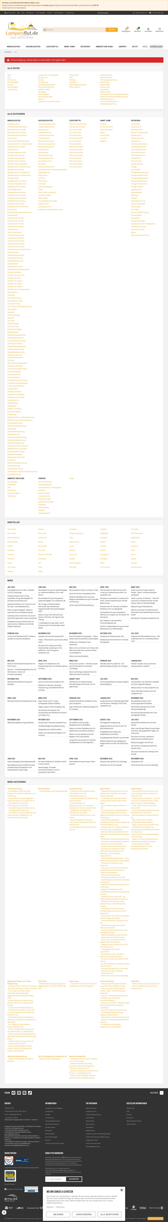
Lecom (71, 546)
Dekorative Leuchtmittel (78, 124)
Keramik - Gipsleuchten (139, 132)
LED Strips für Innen (14, 298)
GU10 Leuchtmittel (76, 138)
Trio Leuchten (105, 567)
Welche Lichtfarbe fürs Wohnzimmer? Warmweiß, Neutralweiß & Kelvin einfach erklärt (145, 612)
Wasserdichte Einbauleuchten (18, 269)
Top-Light (72, 567)
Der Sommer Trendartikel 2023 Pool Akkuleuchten (144, 747)
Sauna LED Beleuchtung (140, 212)
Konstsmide (42, 546)
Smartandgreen (75, 563)
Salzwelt (134, 198)
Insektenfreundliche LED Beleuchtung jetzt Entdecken (83, 702)
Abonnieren (74, 1179)
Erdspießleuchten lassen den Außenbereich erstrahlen (110, 733)
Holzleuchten (136, 141)
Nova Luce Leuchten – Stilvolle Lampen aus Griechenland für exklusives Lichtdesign (83, 666)
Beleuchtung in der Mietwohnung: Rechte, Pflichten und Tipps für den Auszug (51, 617)
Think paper (11, 567)
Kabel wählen (43, 198)
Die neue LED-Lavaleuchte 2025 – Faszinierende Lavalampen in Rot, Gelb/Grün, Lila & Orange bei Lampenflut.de (50, 649)
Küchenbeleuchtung (14, 423)
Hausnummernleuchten (93, 1143)
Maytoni (72, 550)
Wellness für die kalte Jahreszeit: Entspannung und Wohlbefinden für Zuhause (51, 687)
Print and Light (136, 161)
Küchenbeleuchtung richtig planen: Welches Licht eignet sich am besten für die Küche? (114, 614)
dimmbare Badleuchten (15, 443)
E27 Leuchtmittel (75, 135)
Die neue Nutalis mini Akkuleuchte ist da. (22, 701)
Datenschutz (131, 1108)
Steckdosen (42, 181)
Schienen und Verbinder (16, 394)
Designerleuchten (137, 138)
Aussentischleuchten (46, 135)
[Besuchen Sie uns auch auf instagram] (24, 1093)
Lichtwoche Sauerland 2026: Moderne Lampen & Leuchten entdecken (21, 637)
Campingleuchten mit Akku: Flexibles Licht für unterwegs (20, 591)
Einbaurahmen (12, 264)
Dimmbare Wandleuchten (16, 152)
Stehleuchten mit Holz (15, 221)
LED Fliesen (11, 460)
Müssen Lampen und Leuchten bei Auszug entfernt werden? (143, 665)
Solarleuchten (43, 149)
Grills (9, 487)
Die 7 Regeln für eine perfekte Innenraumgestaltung (110, 621)
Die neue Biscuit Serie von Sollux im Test (83, 590)
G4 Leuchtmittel (75, 141)
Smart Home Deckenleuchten (18, 141)
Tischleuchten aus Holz (15, 235)
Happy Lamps (74, 542)
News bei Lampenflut (77, 1056)
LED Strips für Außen (14, 301)
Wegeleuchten (43, 129)
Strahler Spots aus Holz (16, 275)
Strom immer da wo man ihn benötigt (144, 765)
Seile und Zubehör (14, 411)
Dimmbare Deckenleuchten (17, 127)
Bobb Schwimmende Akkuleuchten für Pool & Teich (21, 665)
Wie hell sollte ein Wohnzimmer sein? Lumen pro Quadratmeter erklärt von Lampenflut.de (113, 592)
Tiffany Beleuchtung (138, 226)
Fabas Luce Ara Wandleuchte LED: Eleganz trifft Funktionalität (81, 735)
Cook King (134, 529)
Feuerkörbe (11, 484)
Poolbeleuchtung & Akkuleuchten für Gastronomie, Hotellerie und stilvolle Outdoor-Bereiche (20, 623)
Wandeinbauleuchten (15, 258)
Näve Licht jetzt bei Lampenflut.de (51, 682)
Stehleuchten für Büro (15, 226)
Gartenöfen (11, 490)
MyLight (103, 550)
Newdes (10, 554)
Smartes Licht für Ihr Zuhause (111, 765)
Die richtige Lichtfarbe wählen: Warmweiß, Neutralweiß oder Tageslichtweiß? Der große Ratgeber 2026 (51, 607)
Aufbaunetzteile (44, 496)
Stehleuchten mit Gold (15, 224)
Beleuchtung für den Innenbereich (19, 420)
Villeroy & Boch (136, 567)
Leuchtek (41, 550)
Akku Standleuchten (45, 158)
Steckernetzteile (44, 499)
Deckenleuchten (13, 124)
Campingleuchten (44, 207)
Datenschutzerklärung (52, 1170)
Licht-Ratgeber (40, 13)
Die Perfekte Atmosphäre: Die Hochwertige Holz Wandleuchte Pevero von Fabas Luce (52, 712)
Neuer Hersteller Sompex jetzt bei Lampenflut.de (143, 692)
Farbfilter (41, 510)
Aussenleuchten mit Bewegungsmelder (52, 169)
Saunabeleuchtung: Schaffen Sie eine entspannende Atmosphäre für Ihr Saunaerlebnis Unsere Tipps (21, 767)
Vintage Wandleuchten (139, 175)
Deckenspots (12, 138)
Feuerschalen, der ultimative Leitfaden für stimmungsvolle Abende (145, 683)
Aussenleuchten (75, 789)
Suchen (112, 30)
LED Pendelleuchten (14, 189)
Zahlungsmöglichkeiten (52, 1121)
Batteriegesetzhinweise (134, 1121)
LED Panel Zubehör (14, 372)
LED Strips (11, 295)
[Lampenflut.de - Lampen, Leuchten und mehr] (22, 29)
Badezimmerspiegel (14, 454)
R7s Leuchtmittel (75, 167)
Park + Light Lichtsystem (47, 192)
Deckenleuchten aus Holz (16, 132)
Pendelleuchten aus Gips (16, 201)
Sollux (102, 563)
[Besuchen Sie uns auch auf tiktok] (30, 1093)
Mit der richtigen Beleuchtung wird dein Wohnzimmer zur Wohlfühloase (114, 627)
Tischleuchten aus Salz (15, 244)
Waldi (40, 571)
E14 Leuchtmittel (75, 132)
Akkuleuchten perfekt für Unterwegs (113, 761)
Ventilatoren (11, 496)
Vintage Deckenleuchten (140, 172)
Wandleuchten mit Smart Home (18, 167)
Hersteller (135, 981)
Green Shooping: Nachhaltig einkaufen (21, 761)
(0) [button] (141, 13)
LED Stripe (42, 981)
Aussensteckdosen (138, 221)
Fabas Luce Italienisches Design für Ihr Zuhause (52, 734)
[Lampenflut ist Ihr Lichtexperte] (10, 1175)
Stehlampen (11, 429)
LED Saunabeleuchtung (93, 1115)
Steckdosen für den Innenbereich (143, 224)
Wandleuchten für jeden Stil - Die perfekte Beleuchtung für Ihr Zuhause (113, 665)
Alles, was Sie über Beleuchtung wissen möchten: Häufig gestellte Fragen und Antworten (145, 730)
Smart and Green (106, 129)
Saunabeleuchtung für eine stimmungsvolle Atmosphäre (141, 702)
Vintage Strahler (137, 187)
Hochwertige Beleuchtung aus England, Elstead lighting (114, 683)
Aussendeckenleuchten (47, 124)
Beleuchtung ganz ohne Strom (142, 742)
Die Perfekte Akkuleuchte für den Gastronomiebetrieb (143, 708)
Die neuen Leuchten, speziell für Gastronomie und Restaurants (142, 737)
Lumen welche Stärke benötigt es (81, 605)
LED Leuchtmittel (75, 129)
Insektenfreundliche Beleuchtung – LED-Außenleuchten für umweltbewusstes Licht (145, 638)
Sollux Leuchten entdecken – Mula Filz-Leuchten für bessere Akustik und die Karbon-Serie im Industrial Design (145, 600)
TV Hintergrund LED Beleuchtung (19, 306)
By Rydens (73, 529)
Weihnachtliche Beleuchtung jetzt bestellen (19, 683)
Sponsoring (74, 981)
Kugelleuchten (43, 204)
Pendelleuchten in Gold (15, 204)
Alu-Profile (135, 209)
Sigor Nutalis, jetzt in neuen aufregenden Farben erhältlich (49, 702)
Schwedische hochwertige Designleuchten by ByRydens (79, 723)
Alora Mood (11, 529)
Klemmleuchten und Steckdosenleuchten (15, 356)
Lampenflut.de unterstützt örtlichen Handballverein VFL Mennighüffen (82, 741)
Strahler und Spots (14, 272)
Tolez (40, 567)
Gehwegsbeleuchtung (93, 1146)
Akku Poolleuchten (45, 161)
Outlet (71, 478)
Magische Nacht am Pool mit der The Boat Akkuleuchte (113, 727)
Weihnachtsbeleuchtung (140, 235)
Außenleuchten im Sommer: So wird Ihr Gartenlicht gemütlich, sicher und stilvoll (22, 617)
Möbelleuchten (12, 332)
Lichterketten (136, 158)
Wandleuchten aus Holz (16, 155)
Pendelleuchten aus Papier (17, 181)
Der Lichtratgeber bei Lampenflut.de (52, 1056)
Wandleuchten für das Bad (17, 449)
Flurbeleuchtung (13, 434)
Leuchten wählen (44, 195)
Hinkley (102, 542)
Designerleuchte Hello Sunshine (49, 729)
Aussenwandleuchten (46, 127)
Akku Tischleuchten (14, 232)
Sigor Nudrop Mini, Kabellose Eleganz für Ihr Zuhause (83, 708)
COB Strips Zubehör (14, 329)
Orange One (104, 554)
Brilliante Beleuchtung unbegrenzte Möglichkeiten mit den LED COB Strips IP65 (114, 743)
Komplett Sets (12, 389)
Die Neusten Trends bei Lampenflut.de (145, 618)
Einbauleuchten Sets (15, 266)
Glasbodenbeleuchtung (15, 352)
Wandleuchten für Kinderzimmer (19, 175)
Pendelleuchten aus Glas (16, 187)
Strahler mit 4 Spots (14, 286)
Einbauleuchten (13, 252)
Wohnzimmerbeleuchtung (16, 426)
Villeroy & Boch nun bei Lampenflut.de (144, 687)
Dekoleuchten (136, 135)
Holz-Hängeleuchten (138, 149)
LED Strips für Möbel (14, 343)
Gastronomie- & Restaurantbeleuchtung (22, 471)
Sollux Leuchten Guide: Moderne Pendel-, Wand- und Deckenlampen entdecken (144, 592)
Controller (42, 184)
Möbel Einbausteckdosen (16, 346)
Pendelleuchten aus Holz (16, 192)
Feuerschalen (12, 482)
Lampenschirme (13, 400)
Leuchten (41, 178)
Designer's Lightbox (76, 533)
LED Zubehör (12, 309)
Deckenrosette (43, 507)
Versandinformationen (52, 1124)
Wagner (10, 571)
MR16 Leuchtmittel (76, 152)
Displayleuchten (44, 172)
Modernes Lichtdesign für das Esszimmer (80, 643)
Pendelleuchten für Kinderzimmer (19, 212)
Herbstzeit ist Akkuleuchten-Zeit (112, 636)
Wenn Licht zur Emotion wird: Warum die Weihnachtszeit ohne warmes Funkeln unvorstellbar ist (83, 650)
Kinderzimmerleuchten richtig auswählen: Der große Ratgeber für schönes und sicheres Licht (20, 598)
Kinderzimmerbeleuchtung (17, 437)
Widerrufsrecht (131, 1124)
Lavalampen (135, 124)
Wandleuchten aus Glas (16, 158)
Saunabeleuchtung (138, 201)
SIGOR (9, 563)
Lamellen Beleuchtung (15, 349)
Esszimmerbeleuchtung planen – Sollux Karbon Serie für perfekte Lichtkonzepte (83, 637)
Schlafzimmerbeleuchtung (17, 463)
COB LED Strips (13, 323)
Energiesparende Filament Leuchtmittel (114, 737)
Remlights (103, 559)
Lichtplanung (69, 13)
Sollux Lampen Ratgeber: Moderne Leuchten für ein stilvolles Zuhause (20, 611)
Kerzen (133, 232)
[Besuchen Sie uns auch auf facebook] (13, 1093)
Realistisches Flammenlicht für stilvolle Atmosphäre (114, 641)
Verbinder (10, 318)
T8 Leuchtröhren (75, 158)
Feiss (71, 537)
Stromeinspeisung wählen (47, 201)
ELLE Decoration (137, 533)
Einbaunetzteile (44, 493)
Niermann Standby (45, 554)
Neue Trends (105, 789)
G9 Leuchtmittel (75, 144)
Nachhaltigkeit (58, 13)
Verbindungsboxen (45, 484)
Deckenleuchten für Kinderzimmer (19, 144)
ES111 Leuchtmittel (76, 149)
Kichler (9, 546)
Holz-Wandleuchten (138, 147)
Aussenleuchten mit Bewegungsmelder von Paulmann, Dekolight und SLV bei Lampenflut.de (114, 703)
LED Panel (11, 360)
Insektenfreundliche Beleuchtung (50, 209)
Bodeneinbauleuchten (46, 147)
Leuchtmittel (104, 135)
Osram (133, 554)
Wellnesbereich (136, 192)
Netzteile (10, 312)
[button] (161, 1093)
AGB (128, 1111)
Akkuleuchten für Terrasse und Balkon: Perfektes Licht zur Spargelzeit (114, 607)
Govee (40, 542)
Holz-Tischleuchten (138, 152)
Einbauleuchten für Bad (15, 451)
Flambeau (103, 537)
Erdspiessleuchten (92, 1140)
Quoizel (72, 559)
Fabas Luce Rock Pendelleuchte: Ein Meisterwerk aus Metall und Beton (82, 729)
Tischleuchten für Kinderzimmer (19, 249)
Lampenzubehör (44, 513)
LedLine (103, 546)
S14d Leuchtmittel (75, 164)
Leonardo (10, 550)
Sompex (134, 563)
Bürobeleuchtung (13, 466)
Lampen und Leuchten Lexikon (54, 1143)
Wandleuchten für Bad (15, 169)
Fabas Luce (42, 537)
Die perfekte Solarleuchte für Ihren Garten (143, 723)
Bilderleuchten (12, 403)
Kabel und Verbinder (45, 187)
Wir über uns (30, 13)
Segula (133, 559)
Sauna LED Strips (13, 304)
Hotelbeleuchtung (14, 474)
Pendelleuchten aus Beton (17, 198)
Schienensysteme (14, 374)
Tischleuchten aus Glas (15, 241)
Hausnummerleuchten (46, 167)
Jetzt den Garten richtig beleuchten (82, 593)
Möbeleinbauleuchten (15, 261)
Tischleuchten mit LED (15, 238)
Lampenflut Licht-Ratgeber (54, 1108)
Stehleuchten (12, 215)
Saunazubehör (136, 215)
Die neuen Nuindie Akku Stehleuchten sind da (144, 752)
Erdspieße (41, 504)
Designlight (104, 533)
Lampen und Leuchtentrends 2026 (51, 636)
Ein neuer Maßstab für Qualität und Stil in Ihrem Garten (52, 762)
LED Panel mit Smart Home (17, 369)
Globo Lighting (12, 542)
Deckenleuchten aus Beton (17, 135)
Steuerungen (136, 207)
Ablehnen (58, 1214)
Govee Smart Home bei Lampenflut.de (52, 722)
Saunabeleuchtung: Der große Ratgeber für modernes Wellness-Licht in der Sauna (52, 592)
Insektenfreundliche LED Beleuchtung (97, 1137)
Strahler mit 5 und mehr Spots (18, 289)
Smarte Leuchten (106, 127)
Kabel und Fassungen (46, 502)
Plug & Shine (42, 175)
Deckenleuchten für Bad (16, 147)
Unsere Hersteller (107, 981)
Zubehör (103, 141)
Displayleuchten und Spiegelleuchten (20, 417)
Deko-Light (42, 533)
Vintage (134, 167)
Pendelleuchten (13, 178)
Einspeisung (11, 414)
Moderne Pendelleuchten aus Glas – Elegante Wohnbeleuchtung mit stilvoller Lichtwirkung (84, 599)
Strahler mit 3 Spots (14, 284)
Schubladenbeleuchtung (16, 341)
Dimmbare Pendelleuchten (17, 184)
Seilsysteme (11, 406)
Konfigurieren (84, 1214)
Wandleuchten (12, 149)
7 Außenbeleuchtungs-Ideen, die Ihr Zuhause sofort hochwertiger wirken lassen (51, 625)
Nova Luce (73, 554)
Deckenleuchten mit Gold (16, 129)
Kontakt (49, 13)
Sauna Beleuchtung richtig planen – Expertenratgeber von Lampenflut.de (51, 599)
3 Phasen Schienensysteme (17, 383)
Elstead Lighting (13, 537)
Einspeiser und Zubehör (15, 397)
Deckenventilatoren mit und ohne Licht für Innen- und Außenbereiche (21, 605)
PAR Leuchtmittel (75, 161)
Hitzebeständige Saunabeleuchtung (51, 726)
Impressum (130, 1118)
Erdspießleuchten (44, 132)
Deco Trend (11, 533)
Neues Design (136, 789)
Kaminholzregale (13, 493)
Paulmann (11, 559)
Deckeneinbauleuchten (15, 255)
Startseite (8, 52)
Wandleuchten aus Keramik (17, 164)
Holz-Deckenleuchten (139, 144)
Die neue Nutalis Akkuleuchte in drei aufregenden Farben (144, 713)
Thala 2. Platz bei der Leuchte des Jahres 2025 (53, 641)
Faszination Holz (137, 761)
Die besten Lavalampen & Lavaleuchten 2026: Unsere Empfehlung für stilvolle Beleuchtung (114, 600)
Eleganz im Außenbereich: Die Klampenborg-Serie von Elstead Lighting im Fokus (52, 666)
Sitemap (129, 1115)
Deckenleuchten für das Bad (17, 446)
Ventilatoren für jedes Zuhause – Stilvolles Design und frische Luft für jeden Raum (82, 684)
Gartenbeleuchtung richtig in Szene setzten (82, 762)
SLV (39, 563)
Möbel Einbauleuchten (15, 338)
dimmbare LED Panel (14, 366)
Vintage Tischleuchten (139, 181)
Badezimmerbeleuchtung (16, 440)
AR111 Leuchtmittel (76, 155)
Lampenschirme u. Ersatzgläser (49, 487)
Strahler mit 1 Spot (14, 278)
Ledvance (134, 546)
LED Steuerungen (13, 315)
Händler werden (50, 1127)
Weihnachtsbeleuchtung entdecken (20, 722)
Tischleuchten (12, 229)
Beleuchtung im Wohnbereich (141, 606)
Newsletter (48, 1131)
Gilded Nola (135, 537)
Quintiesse (42, 559)
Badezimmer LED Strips (15, 457)
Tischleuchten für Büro (15, 246)
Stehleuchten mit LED (15, 218)
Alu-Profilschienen (45, 482)
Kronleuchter (12, 209)
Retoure (47, 1140)
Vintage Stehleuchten (139, 184)
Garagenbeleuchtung (15, 469)
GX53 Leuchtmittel (76, 147)
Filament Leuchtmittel (77, 127)
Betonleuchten (136, 129)
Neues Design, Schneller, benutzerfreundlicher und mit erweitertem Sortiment (48, 769)
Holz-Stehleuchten (138, 155)
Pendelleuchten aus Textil (16, 195)
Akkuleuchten (12, 292)
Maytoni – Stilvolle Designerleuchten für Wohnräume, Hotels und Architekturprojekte (21, 671)
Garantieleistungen (51, 1137)
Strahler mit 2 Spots (14, 281)
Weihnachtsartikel (137, 229)
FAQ (23, 13)
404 (15, 52)
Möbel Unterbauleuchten (16, 335)
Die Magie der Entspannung (110, 722)
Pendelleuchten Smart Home (17, 207)
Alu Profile (11, 321)
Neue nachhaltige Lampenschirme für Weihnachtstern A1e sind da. (83, 673)
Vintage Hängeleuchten (139, 178)
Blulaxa (41, 529)
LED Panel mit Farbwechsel (17, 363)
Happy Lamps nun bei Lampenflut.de (51, 707)
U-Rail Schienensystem (15, 386)
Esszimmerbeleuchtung (16, 431)
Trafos (40, 189)
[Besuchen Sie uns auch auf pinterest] (19, 1093)
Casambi (103, 124)
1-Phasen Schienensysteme (17, 380)
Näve (133, 550)
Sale (18, 13)
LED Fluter (42, 164)
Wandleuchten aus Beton (16, 161)
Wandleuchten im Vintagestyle (18, 172)
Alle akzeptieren (110, 1214)
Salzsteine (135, 195)
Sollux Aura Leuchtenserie (78, 656)
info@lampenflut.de (15, 1114)
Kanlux (133, 542)
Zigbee (102, 132)
